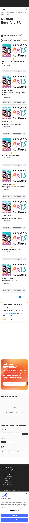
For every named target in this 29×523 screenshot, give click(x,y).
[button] (17, 40)
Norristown (21, 452)
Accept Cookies (14, 520)
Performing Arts (20, 12)
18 (23, 297)
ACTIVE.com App (7, 476)
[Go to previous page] (3, 297)
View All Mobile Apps (8, 485)
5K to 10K (5, 481)
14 (11, 297)
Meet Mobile (6, 483)
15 (14, 297)
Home (2, 12)
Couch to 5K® (6, 478)
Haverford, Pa (10, 12)
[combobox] (6, 40)
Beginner (10, 442)
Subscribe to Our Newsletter (11, 490)
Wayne (5, 452)
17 (20, 297)
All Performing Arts (7, 434)
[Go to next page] (26, 297)
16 (17, 297)
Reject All (14, 515)
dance (18, 434)
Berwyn (13, 452)
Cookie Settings (14, 510)
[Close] (27, 493)
